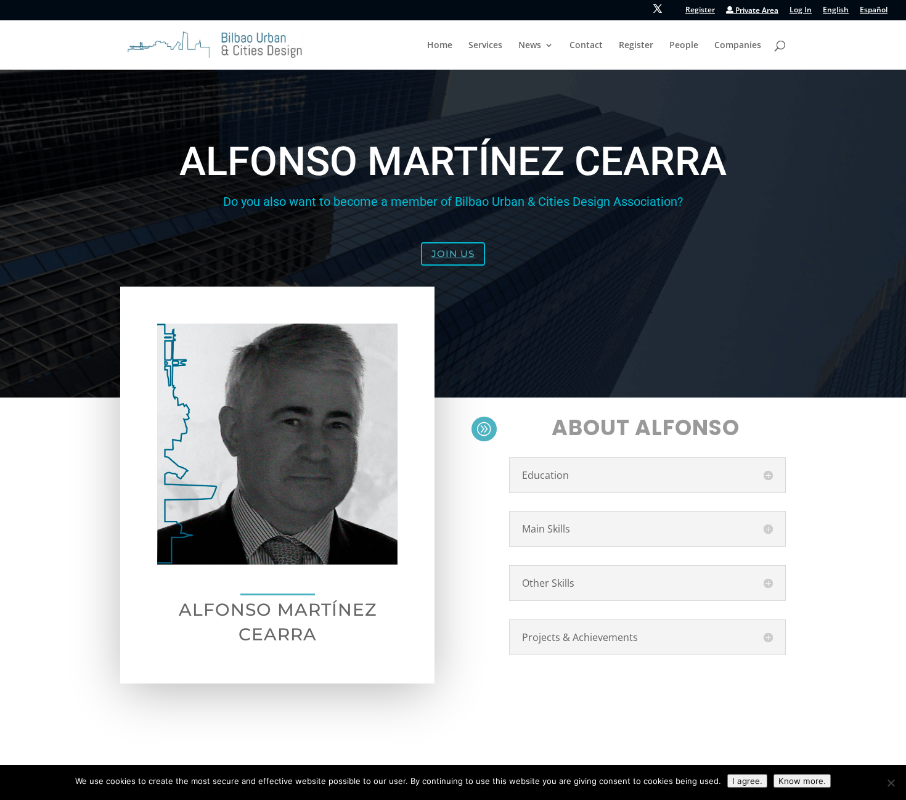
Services (485, 46)
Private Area (755, 10)
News (529, 46)
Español (874, 10)
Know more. (802, 781)
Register (700, 10)
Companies (737, 46)
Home (439, 46)
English (836, 10)
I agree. (747, 781)
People (683, 46)
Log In (801, 10)
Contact (586, 46)
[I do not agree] (890, 783)
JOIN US (453, 253)
